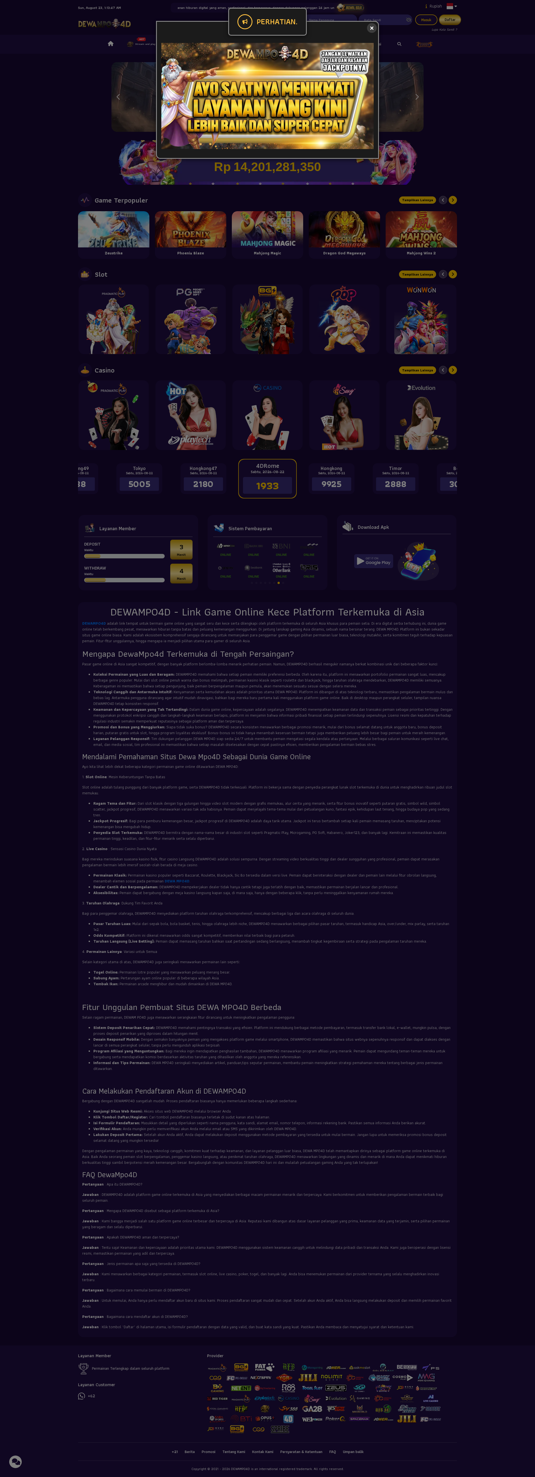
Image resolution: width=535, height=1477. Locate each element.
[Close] (372, 28)
